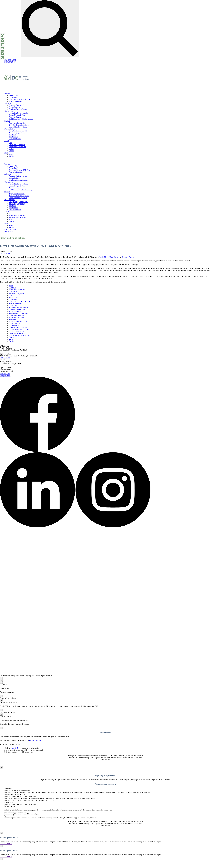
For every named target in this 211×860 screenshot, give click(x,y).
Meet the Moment (15, 139)
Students (7, 121)
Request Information (16, 101)
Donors (7, 93)
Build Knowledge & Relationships (21, 119)
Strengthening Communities (18, 131)
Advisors (7, 103)
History (11, 149)
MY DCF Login (10, 229)
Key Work (12, 135)
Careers (11, 151)
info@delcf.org (5, 376)
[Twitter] (2, 40)
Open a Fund (13, 97)
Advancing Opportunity (17, 133)
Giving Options (14, 107)
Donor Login (13, 305)
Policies (11, 341)
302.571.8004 (5, 358)
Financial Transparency (17, 294)
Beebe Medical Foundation (108, 257)
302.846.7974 (5, 374)
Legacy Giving (14, 325)
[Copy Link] (2, 53)
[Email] (2, 49)
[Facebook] (2, 35)
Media (11, 339)
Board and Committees (17, 145)
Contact (11, 295)
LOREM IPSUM (6, 844)
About (6, 141)
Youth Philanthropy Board (18, 127)
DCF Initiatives (9, 129)
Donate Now (8, 231)
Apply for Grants (15, 117)
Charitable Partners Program (18, 109)
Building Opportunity (16, 315)
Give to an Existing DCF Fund (19, 99)
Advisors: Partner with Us (18, 105)
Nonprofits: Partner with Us (18, 113)
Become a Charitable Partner (19, 329)
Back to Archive (5, 253)
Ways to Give (13, 95)
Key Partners (13, 137)
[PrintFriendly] (2, 57)
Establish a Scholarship (17, 333)
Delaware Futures (128, 257)
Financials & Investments (17, 147)
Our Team (12, 288)
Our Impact (13, 292)
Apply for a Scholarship (17, 123)
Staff (10, 143)
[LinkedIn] (2, 44)
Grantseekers (8, 111)
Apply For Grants (15, 311)
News (6, 153)
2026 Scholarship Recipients (19, 125)
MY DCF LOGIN (10, 60)
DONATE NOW (10, 62)
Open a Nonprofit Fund (17, 115)
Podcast (11, 157)
